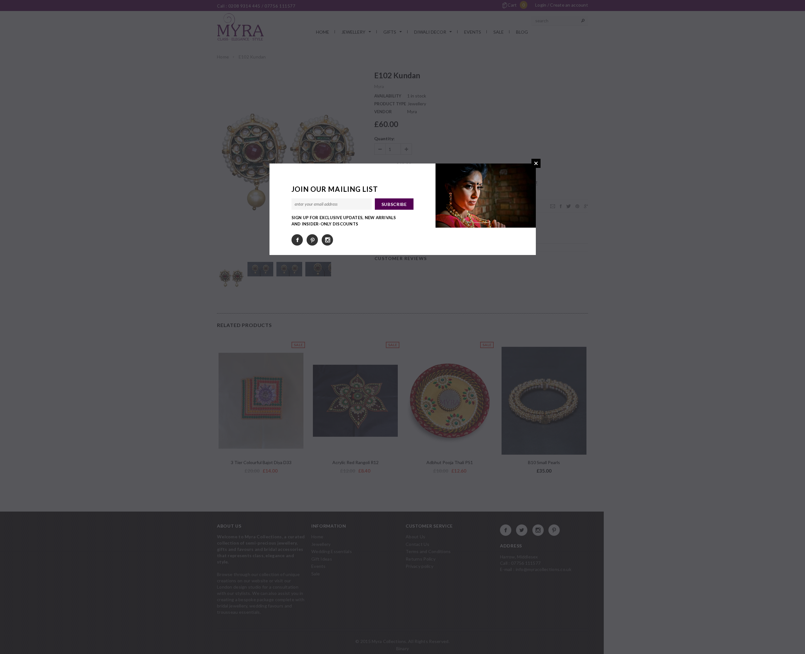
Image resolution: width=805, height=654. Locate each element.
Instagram (327, 240)
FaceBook (297, 240)
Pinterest (312, 240)
